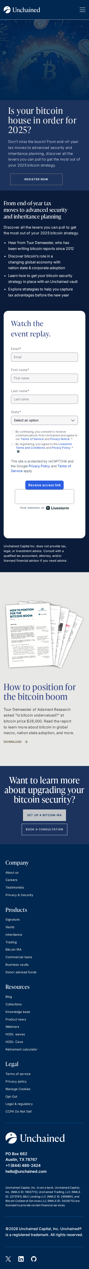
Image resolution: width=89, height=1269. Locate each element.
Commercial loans (18, 957)
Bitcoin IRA (13, 949)
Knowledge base (17, 1012)
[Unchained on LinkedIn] (21, 1259)
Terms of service (18, 1074)
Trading (11, 942)
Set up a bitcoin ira (44, 815)
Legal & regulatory (19, 1104)
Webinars (12, 1026)
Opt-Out (11, 1096)
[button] (82, 9)
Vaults (9, 927)
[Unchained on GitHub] (34, 1259)
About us (11, 872)
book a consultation (44, 829)
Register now (36, 179)
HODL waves (15, 1034)
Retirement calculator (21, 1049)
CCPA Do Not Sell (18, 1111)
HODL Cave (14, 1042)
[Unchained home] (22, 9)
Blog (8, 996)
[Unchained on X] (8, 1259)
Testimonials (14, 887)
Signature (12, 919)
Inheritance (13, 934)
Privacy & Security (19, 895)
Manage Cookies (17, 1089)
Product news (15, 1019)
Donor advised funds (21, 972)
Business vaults (17, 964)
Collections (13, 1004)
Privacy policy (16, 1081)
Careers (11, 880)
